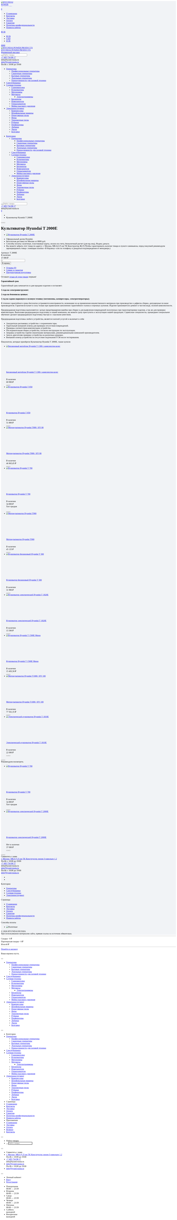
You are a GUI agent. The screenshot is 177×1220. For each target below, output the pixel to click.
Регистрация (11, 1182)
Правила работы (13, 27)
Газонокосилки (18, 87)
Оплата (9, 20)
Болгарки (15, 132)
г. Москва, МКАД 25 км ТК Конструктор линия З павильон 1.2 (29, 859)
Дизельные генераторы (21, 78)
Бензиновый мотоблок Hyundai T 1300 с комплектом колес (32, 372)
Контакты (10, 16)
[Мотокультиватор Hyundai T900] (21, 513)
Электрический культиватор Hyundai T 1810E (26, 742)
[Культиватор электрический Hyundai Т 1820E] (27, 595)
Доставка (10, 18)
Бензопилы (16, 99)
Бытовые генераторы (20, 76)
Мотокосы (15, 94)
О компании (11, 13)
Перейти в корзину (9, 949)
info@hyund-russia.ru (10, 62)
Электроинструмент (15, 108)
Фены (14, 118)
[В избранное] (4, 222)
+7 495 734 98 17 (8, 57)
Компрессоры (17, 111)
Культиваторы (17, 90)
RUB (8, 36)
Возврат (9, 1129)
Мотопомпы (16, 92)
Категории (11, 136)
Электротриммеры (25, 97)
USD (8, 39)
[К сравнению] (2, 222)
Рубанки (15, 122)
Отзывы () (11, 268)
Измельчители (17, 101)
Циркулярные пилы (20, 115)
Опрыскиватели (18, 104)
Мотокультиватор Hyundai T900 (20, 539)
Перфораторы (17, 125)
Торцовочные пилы (20, 120)
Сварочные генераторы (21, 73)
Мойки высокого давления (23, 106)
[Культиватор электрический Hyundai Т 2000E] (27, 811)
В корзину (6, 263)
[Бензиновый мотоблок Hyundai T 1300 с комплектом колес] (33, 346)
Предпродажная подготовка (18, 272)
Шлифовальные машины (22, 113)
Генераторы (11, 69)
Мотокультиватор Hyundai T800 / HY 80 (23, 453)
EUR (8, 41)
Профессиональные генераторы (25, 71)
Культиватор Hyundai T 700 (18, 494)
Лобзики (15, 127)
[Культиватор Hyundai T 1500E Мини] (23, 635)
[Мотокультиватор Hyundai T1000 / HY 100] (26, 676)
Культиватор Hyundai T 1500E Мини (22, 661)
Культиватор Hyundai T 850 (18, 413)
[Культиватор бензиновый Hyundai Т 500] (25, 554)
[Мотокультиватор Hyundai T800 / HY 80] (25, 427)
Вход (8, 1180)
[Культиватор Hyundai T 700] (19, 468)
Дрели (14, 129)
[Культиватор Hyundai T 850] (19, 387)
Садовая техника (13, 85)
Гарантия (10, 23)
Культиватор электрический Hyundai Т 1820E (26, 621)
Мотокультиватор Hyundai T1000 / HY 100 (25, 702)
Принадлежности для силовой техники (28, 80)
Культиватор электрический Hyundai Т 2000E (26, 837)
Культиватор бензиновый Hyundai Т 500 (24, 580)
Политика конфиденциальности (20, 25)
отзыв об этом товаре (18, 277)
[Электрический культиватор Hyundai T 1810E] (27, 717)
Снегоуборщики (13, 83)
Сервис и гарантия (14, 270)
